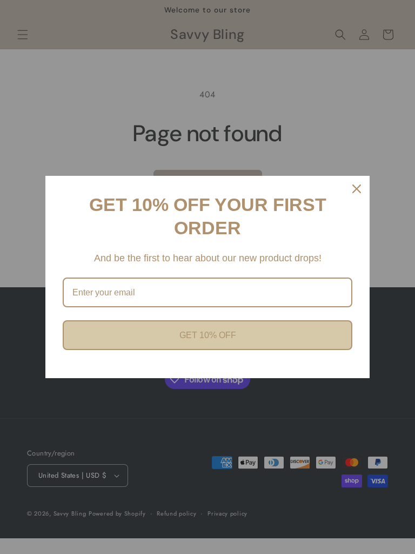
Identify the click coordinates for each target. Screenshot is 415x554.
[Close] (357, 189)
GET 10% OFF (207, 335)
